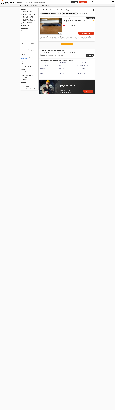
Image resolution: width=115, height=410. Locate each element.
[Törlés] (60, 13)
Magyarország (28, 66)
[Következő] (61, 26)
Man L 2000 (61, 73)
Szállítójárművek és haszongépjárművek (29, 20)
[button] (113, 2)
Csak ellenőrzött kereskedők (29, 88)
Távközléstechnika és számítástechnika (27, 12)
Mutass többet (67, 76)
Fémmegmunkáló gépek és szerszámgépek (29, 17)
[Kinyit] (67, 40)
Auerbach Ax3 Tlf (44, 68)
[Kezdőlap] (20, 5)
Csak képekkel (26, 84)
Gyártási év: (23, 48)
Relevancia (88, 10)
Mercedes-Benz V (81, 63)
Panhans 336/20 (81, 71)
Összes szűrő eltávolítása (84, 13)
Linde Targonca (62, 71)
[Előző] (41, 26)
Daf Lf (41, 73)
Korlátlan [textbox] (24, 63)
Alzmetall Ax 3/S (44, 65)
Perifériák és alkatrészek (30, 14)
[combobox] (29, 63)
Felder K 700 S (62, 63)
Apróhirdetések (27, 77)
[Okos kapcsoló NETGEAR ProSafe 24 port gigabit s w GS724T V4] (51, 26)
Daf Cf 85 (42, 71)
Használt (25, 71)
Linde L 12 (61, 68)
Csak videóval (26, 86)
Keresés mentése (67, 44)
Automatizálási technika (29, 24)
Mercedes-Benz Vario (82, 65)
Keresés (75, 2)
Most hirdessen (88, 91)
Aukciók (25, 79)
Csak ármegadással (26, 46)
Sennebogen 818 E (81, 73)
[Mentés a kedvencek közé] (93, 20)
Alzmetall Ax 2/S (44, 63)
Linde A (60, 65)
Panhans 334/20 (81, 68)
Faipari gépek (27, 22)
